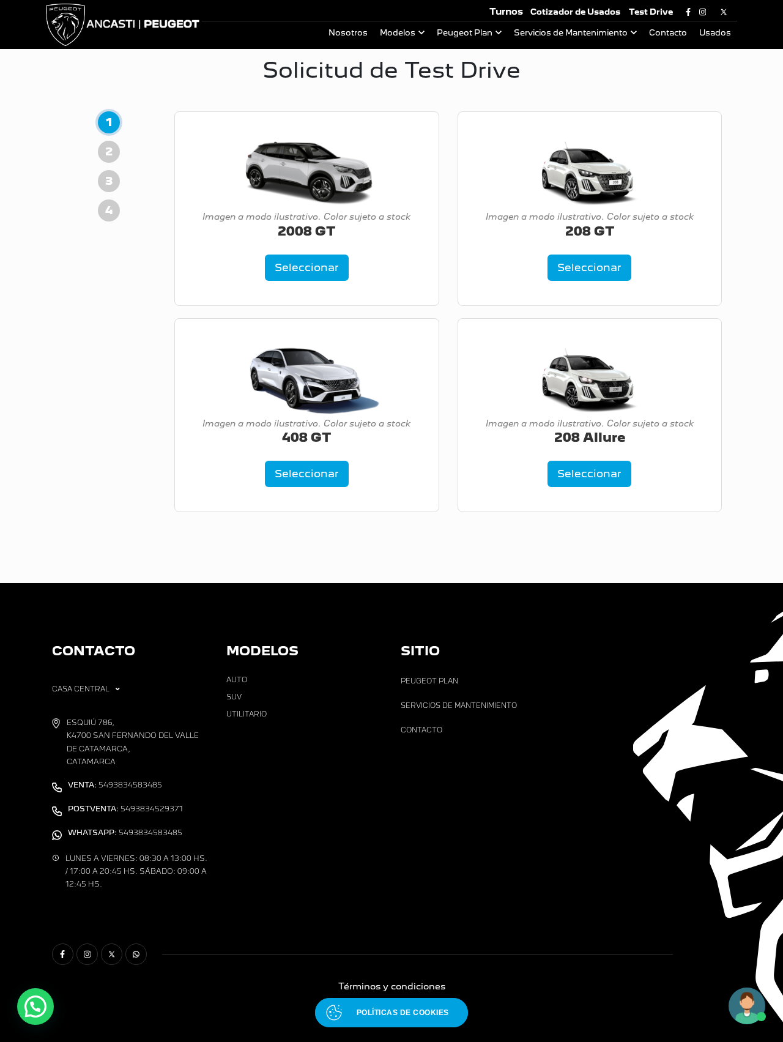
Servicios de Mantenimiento (571, 32)
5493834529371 (125, 809)
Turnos (506, 11)
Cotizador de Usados (575, 12)
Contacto (668, 32)
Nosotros (348, 32)
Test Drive (651, 12)
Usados (715, 32)
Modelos (397, 32)
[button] (35, 1006)
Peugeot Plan (464, 32)
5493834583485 (115, 785)
